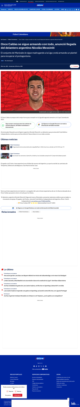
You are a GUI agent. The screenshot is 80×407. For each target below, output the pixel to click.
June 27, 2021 (51, 203)
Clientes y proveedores (37, 387)
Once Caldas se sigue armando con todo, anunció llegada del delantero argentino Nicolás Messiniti (40, 39)
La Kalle (12, 383)
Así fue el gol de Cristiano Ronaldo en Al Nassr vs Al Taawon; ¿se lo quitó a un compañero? (33, 296)
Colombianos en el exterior (10, 273)
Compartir (75, 66)
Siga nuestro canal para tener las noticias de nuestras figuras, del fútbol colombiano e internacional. (18, 125)
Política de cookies (60, 383)
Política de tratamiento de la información (65, 381)
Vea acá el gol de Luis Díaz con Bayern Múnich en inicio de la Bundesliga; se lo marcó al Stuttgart (35, 275)
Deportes (11, 391)
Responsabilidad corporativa (62, 379)
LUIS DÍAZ (56, 9)
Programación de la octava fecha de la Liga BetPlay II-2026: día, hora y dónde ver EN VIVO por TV (38, 147)
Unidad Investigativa (39, 1)
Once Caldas (36, 211)
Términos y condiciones (61, 385)
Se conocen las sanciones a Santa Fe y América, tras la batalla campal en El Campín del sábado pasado (39, 155)
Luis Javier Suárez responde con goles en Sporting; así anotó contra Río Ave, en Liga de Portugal (35, 291)
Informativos (61, 1)
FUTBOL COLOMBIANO (47, 9)
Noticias (19, 391)
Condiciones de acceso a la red (63, 377)
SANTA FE (10, 9)
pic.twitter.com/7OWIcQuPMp (40, 201)
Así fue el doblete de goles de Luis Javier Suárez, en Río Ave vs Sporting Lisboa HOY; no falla (34, 285)
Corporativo (59, 387)
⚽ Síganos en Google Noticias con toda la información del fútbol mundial (37, 208)
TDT (33, 381)
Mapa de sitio (35, 389)
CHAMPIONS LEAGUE (34, 9)
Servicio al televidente (37, 377)
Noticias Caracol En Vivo (51, 1)
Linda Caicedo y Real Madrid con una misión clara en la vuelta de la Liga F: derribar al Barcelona (35, 280)
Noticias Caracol (14, 377)
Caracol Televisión (14, 379)
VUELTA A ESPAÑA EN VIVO (21, 9)
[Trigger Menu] (2, 5)
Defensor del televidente (37, 379)
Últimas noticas (23, 1)
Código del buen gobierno (37, 383)
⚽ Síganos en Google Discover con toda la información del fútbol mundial (54, 124)
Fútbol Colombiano (12, 39)
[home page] (17, 1)
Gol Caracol (31, 1)
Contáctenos (35, 385)
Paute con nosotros (36, 390)
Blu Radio (12, 381)
